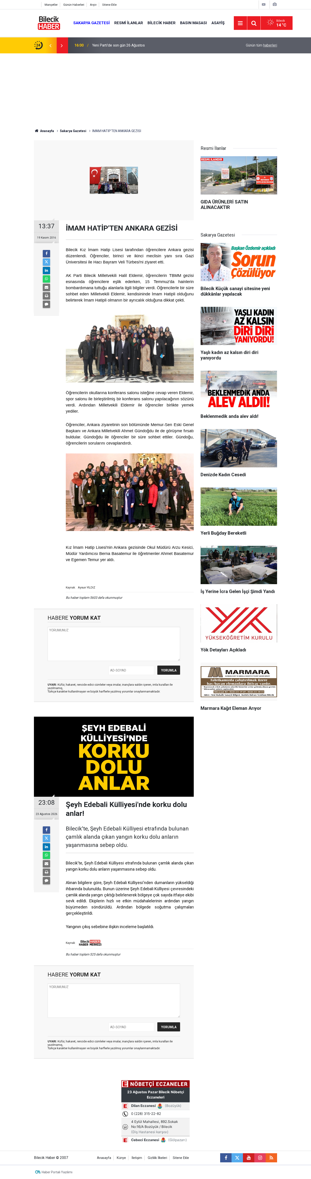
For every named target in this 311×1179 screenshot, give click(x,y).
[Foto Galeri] (274, 4)
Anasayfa (46, 131)
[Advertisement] (155, 88)
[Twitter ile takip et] (237, 1157)
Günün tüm (261, 45)
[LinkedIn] (46, 270)
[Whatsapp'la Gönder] (46, 279)
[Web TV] (263, 4)
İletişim (137, 1158)
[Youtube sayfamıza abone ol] (248, 1157)
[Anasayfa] (36, 4)
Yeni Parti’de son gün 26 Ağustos (118, 45)
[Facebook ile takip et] (226, 1157)
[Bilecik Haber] (49, 23)
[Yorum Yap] (46, 304)
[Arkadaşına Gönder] (46, 287)
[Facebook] (46, 253)
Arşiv (93, 4)
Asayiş (218, 23)
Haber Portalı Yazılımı (57, 1172)
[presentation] (50, 45)
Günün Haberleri (73, 4)
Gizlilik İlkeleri (157, 1158)
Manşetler (51, 4)
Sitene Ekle (109, 4)
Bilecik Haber (162, 23)
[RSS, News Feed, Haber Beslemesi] (271, 1157)
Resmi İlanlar (128, 23)
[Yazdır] (46, 295)
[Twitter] (46, 262)
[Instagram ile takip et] (260, 1157)
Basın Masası (193, 23)
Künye (121, 1158)
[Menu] (240, 23)
